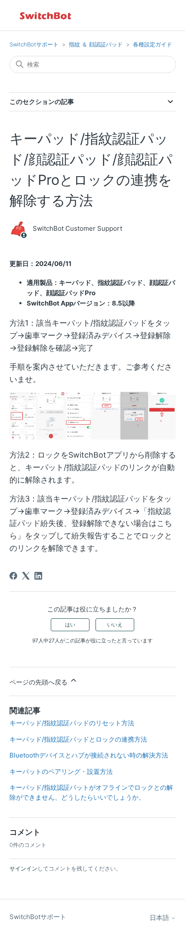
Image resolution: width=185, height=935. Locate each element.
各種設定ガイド (152, 44)
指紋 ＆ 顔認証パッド (96, 44)
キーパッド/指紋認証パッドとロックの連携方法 (78, 739)
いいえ (115, 624)
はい (70, 624)
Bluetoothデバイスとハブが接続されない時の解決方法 (88, 755)
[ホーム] (46, 15)
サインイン (23, 868)
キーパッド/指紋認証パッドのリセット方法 (71, 723)
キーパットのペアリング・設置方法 (61, 771)
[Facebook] (13, 576)
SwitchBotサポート (34, 44)
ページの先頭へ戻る (39, 682)
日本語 (160, 917)
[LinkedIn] (38, 576)
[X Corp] (26, 576)
